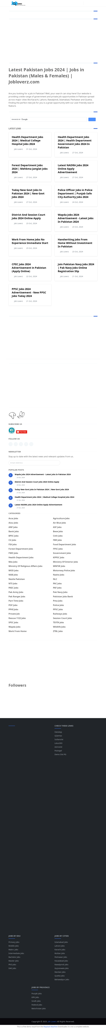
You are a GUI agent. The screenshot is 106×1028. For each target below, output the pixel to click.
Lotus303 (58, 743)
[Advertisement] (53, 40)
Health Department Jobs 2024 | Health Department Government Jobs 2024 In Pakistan (75, 142)
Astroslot (58, 747)
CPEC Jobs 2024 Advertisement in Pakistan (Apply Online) (29, 267)
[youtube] (21, 444)
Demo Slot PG (60, 754)
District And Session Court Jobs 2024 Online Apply (28, 216)
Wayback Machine (50, 1026)
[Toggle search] (90, 3)
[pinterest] (16, 444)
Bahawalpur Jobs (62, 979)
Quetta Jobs (60, 975)
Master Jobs (14, 961)
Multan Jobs (60, 953)
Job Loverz (52, 1021)
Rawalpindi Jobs (61, 964)
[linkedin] (11, 444)
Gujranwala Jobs (62, 968)
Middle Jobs (14, 946)
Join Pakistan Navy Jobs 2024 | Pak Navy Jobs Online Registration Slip (76, 267)
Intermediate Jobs (16, 953)
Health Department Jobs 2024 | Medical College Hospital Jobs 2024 (27, 140)
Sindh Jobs (36, 1001)
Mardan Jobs (60, 972)
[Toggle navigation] (95, 3)
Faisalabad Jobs (61, 961)
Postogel (58, 750)
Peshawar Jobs (61, 957)
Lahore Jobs (60, 946)
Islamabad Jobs (61, 942)
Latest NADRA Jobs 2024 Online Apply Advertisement (73, 168)
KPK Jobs (35, 997)
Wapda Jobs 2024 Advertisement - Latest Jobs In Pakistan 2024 (75, 218)
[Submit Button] (57, 462)
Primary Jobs (14, 942)
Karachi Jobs (60, 949)
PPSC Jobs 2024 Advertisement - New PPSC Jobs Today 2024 (29, 292)
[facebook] (81, 3)
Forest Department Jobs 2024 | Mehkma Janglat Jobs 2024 (30, 168)
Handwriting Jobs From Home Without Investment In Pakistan (75, 243)
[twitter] (31, 444)
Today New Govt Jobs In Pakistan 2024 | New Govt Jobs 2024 (28, 193)
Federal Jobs (37, 1005)
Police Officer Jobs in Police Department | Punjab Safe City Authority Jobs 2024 (75, 193)
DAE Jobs (12, 968)
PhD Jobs (12, 964)
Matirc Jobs (13, 949)
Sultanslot (59, 739)
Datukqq (58, 732)
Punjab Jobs (37, 993)
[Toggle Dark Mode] (86, 3)
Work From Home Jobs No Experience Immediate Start (30, 241)
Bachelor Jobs (14, 957)
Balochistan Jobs (39, 1008)
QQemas (58, 735)
